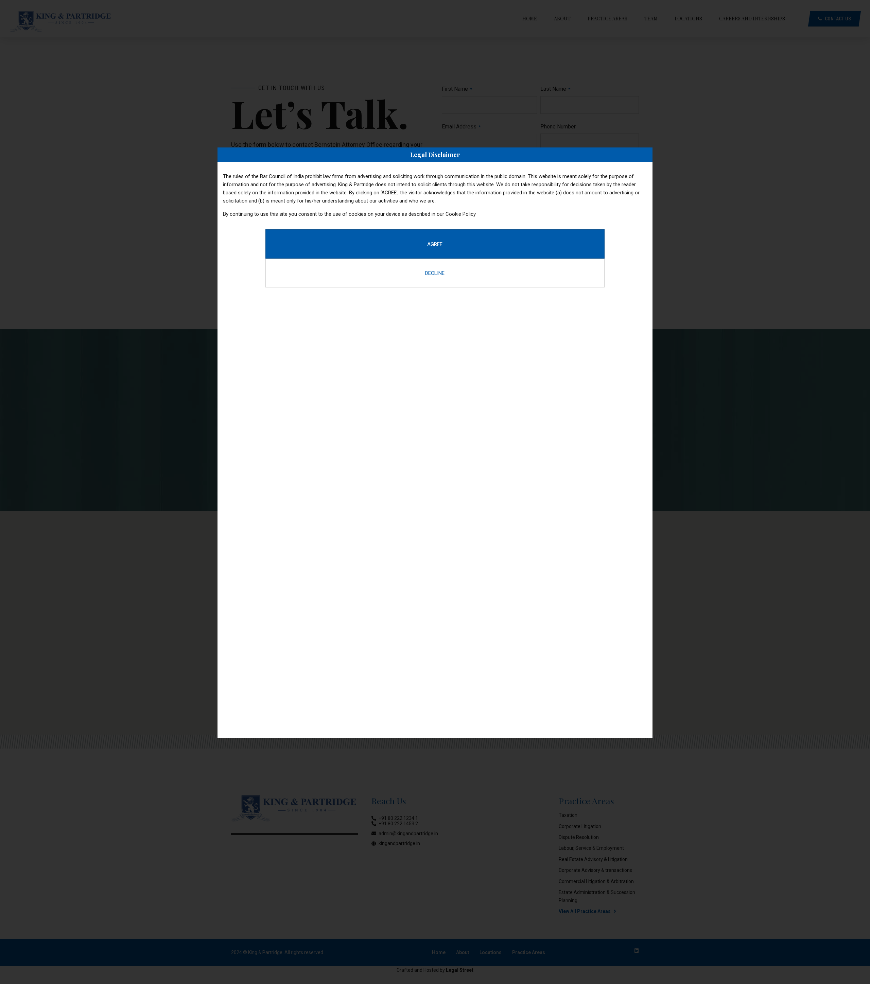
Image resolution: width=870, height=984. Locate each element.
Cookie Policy (461, 214)
